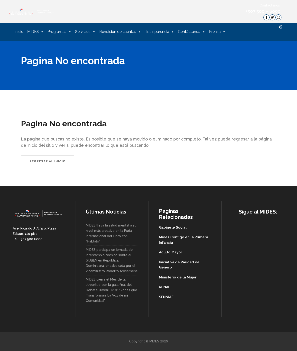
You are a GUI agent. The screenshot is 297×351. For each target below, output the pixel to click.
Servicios (82, 31)
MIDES (33, 31)
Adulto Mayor (170, 252)
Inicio (19, 31)
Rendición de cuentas (117, 31)
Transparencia (157, 31)
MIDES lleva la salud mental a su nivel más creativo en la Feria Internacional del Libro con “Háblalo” (111, 233)
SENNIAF (166, 297)
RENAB (165, 287)
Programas (57, 31)
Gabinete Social (173, 227)
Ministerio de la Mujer (178, 277)
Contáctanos (189, 31)
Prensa (215, 31)
